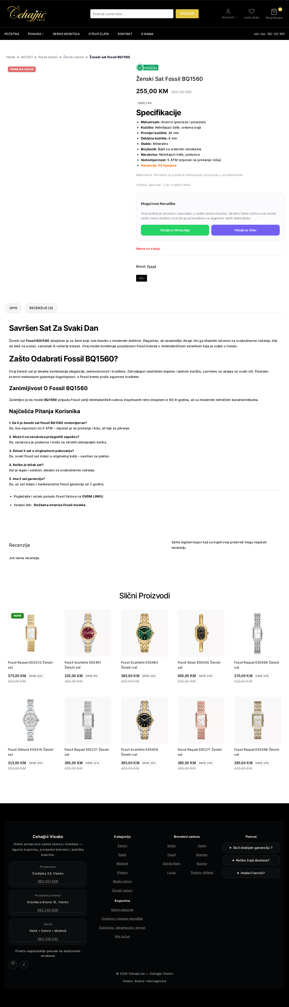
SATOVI (27, 57)
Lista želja (251, 17)
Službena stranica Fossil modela (59, 505)
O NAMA (147, 34)
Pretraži (187, 13)
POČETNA (12, 34)
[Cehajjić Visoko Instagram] (13, 965)
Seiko (171, 845)
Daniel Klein (172, 863)
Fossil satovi (48, 57)
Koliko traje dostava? (253, 860)
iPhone (122, 872)
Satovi (122, 845)
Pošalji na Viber (246, 230)
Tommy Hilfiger (202, 872)
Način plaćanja (122, 910)
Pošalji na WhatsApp (175, 230)
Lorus (171, 872)
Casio (202, 845)
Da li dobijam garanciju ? (253, 848)
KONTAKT (125, 34)
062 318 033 (48, 939)
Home (10, 57)
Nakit (122, 855)
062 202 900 (47, 910)
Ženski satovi (73, 57)
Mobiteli (122, 863)
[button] (236, 17)
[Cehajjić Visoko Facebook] (24, 965)
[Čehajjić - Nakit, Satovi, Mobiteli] (27, 14)
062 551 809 (48, 881)
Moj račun (122, 936)
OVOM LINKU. (93, 496)
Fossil (151, 266)
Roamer (202, 855)
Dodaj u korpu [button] (25, 692)
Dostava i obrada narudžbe (122, 918)
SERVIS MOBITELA (66, 34)
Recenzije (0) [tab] (41, 308)
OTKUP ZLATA (99, 34)
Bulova (202, 863)
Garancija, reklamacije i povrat (122, 927)
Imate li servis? (253, 873)
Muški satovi (122, 881)
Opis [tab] (13, 308)
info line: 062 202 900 (269, 34)
